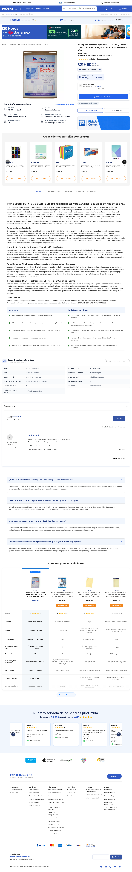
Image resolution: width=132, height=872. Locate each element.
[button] (66, 406)
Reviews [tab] (68, 191)
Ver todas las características (64, 104)
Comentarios (14, 793)
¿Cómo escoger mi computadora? (110, 809)
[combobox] (79, 8)
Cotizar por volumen (100, 857)
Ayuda (117, 857)
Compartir (118, 110)
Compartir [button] (54, 449)
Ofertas (38, 9)
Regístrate (114, 776)
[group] (17, 417)
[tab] (109, 427)
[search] (64, 8)
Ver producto (16, 178)
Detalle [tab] (38, 191)
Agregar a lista (91, 110)
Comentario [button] (119, 418)
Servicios (46, 9)
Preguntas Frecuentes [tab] (86, 191)
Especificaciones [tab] (53, 191)
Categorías (29, 9)
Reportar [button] (48, 449)
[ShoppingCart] (111, 9)
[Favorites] (102, 9)
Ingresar (125, 9)
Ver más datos (64, 695)
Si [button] (44, 449)
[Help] (107, 9)
